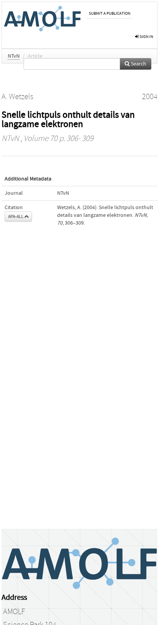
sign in (146, 36)
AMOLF (14, 611)
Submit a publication (109, 13)
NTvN (14, 56)
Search (138, 64)
